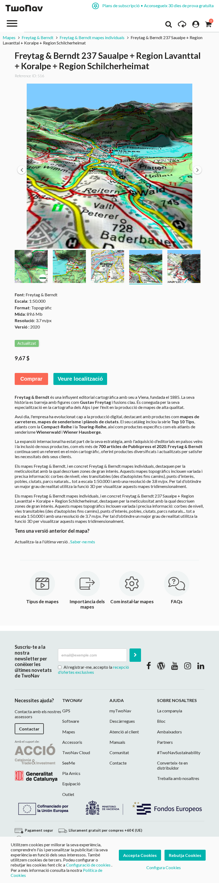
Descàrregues (122, 721)
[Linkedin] (200, 665)
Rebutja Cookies (185, 855)
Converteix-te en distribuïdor (172, 765)
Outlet (68, 794)
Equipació (71, 783)
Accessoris (72, 742)
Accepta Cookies (140, 855)
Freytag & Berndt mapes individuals (92, 37)
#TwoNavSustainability (178, 752)
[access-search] (168, 25)
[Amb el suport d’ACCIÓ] (36, 762)
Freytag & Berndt (37, 37)
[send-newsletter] (135, 655)
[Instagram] (187, 665)
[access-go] (182, 25)
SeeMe (68, 762)
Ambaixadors (169, 731)
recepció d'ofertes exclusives (93, 669)
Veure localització (80, 379)
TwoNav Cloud (76, 752)
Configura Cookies (163, 867)
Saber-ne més (82, 541)
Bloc (161, 721)
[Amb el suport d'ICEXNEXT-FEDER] (109, 806)
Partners (165, 742)
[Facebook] (148, 665)
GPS (66, 710)
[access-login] (196, 25)
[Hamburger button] (12, 23)
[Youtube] (174, 665)
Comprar (31, 379)
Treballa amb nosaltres (178, 778)
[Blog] (161, 665)
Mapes (9, 37)
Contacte (118, 762)
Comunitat (119, 752)
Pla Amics (71, 773)
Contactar (29, 728)
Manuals (117, 742)
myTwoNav (120, 710)
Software (70, 721)
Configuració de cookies (88, 864)
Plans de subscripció (157, 5)
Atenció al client (124, 731)
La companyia (169, 710)
